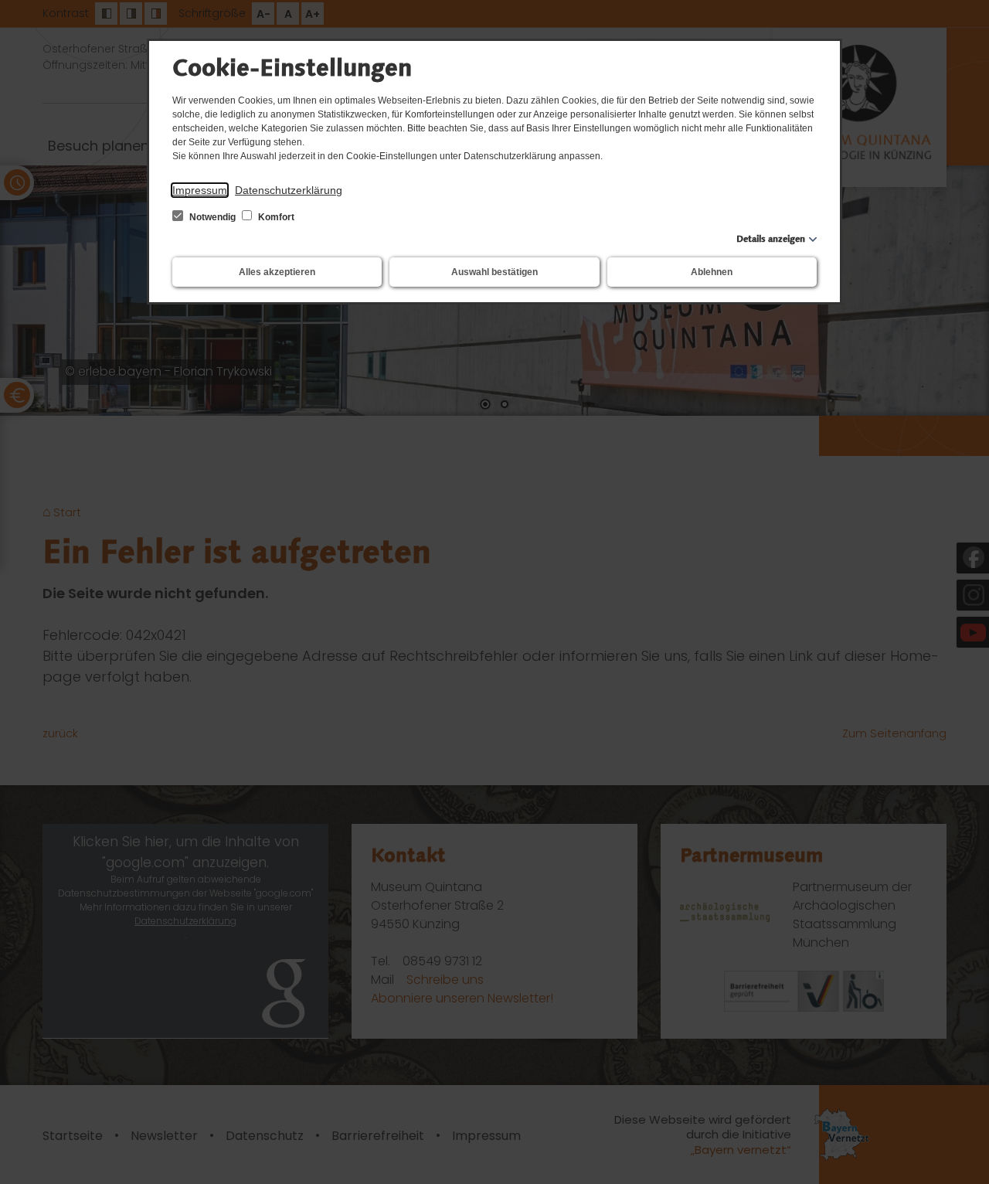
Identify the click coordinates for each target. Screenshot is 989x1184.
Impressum (199, 190)
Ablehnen (711, 272)
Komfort (275, 217)
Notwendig (212, 217)
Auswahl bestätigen (494, 272)
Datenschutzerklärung (288, 190)
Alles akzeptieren (277, 272)
